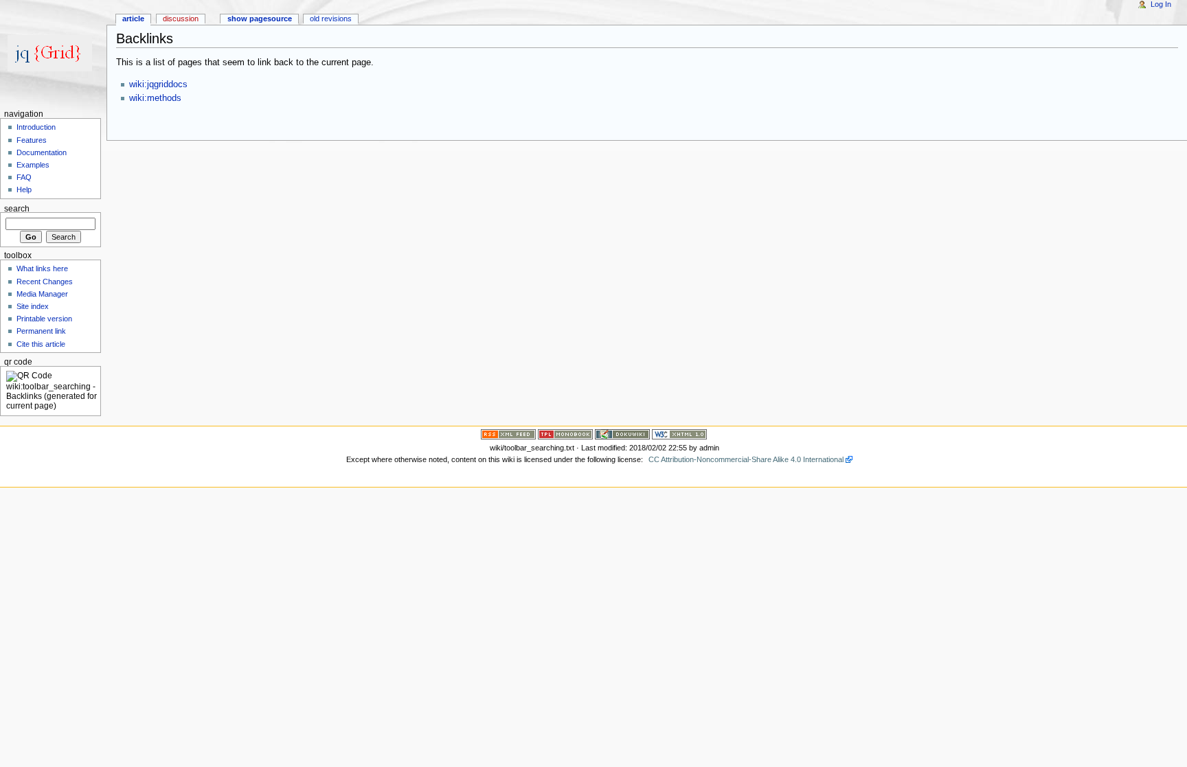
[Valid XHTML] (679, 434)
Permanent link (41, 331)
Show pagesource (259, 18)
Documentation (41, 152)
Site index (32, 306)
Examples (32, 165)
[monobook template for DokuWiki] (565, 434)
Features (31, 140)
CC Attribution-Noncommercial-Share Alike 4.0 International (746, 459)
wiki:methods (155, 98)
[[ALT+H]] (53, 53)
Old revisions (331, 18)
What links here (42, 268)
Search (17, 208)
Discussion (181, 18)
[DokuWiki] (622, 434)
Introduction (36, 127)
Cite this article (40, 344)
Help (24, 189)
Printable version (44, 318)
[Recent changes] (508, 434)
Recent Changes (44, 281)
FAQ (24, 177)
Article (133, 18)
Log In (1161, 4)
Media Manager (42, 294)
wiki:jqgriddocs (158, 84)
